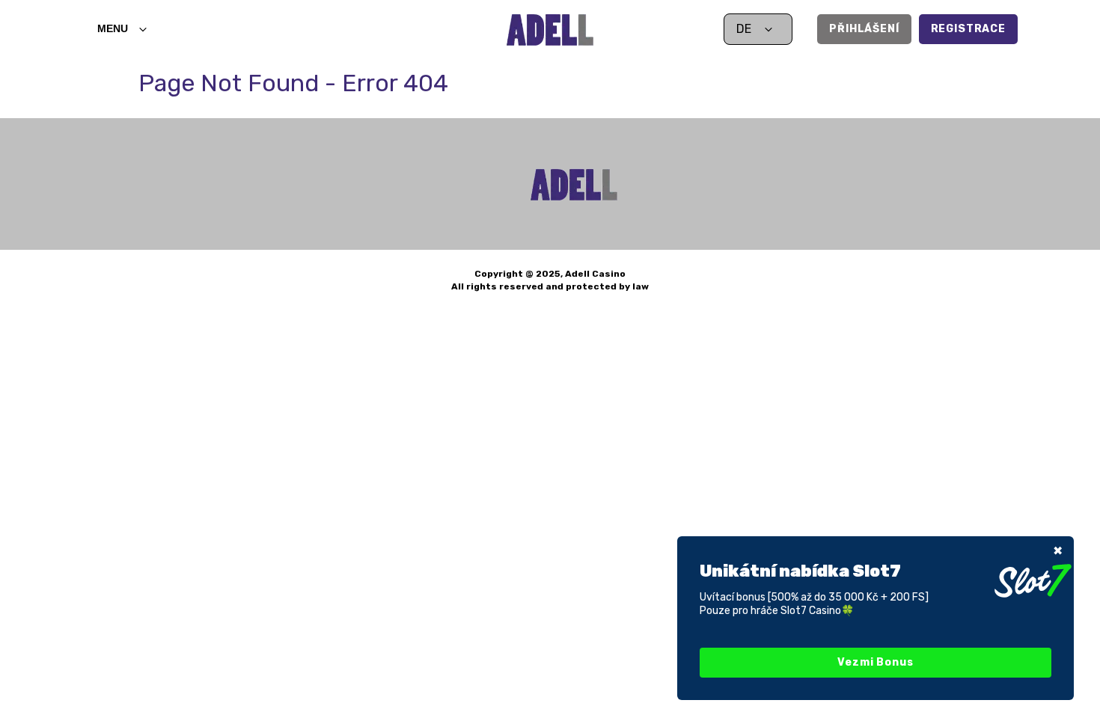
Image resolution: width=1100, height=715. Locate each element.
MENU (112, 28)
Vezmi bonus (875, 662)
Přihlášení (864, 28)
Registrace (968, 28)
